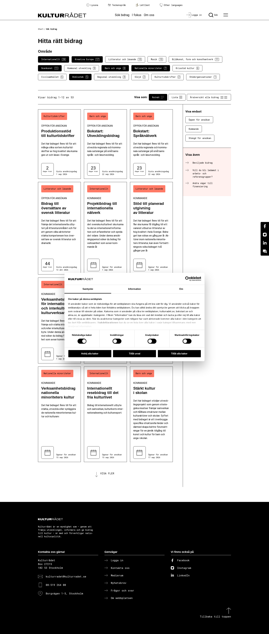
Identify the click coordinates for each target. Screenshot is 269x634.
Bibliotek (79, 76)
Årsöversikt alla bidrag (204, 97)
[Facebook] (265, 226)
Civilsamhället (52, 76)
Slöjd (140, 76)
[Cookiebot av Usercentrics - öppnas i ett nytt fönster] (187, 278)
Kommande (194, 128)
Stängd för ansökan (200, 138)
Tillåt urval (134, 353)
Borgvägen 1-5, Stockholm (64, 593)
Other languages (173, 5)
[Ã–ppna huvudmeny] (226, 15)
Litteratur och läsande (125, 59)
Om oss (149, 15)
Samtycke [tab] (88, 289)
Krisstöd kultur (187, 68)
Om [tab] (181, 289)
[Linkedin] (265, 243)
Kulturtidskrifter (167, 76)
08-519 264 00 (56, 584)
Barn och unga (115, 68)
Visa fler (107, 473)
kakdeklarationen (108, 322)
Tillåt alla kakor (179, 353)
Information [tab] (134, 289)
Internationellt (53, 59)
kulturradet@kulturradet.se (66, 576)
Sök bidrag (122, 15)
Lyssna (94, 5)
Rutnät (156, 97)
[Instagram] (265, 234)
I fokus (136, 15)
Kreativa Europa (87, 59)
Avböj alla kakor (89, 353)
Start (40, 29)
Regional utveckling (111, 76)
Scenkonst (49, 68)
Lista (175, 97)
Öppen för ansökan (199, 119)
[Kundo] (265, 251)
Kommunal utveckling (81, 68)
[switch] (117, 341)
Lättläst (145, 5)
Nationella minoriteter (150, 68)
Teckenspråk (119, 5)
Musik (156, 59)
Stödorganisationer (202, 76)
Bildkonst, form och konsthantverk (195, 59)
